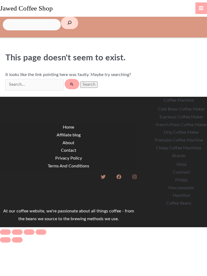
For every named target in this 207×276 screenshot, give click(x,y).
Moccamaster (181, 188)
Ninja (182, 165)
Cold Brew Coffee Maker (181, 109)
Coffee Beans (178, 203)
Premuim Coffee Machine (179, 140)
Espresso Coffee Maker (181, 117)
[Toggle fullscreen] (17, 232)
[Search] (69, 23)
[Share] (29, 232)
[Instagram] (134, 176)
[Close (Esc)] (41, 232)
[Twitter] (103, 176)
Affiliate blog (69, 135)
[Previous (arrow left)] (5, 240)
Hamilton (181, 196)
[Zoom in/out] (5, 232)
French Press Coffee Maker (181, 125)
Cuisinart (181, 172)
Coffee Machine (179, 100)
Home (68, 127)
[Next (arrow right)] (17, 240)
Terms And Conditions (68, 166)
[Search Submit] (72, 84)
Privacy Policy (68, 158)
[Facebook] (118, 176)
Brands (178, 156)
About (68, 143)
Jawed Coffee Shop (26, 8)
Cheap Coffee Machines (178, 148)
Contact (68, 151)
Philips (181, 180)
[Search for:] (42, 84)
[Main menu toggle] (201, 8)
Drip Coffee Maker (181, 132)
